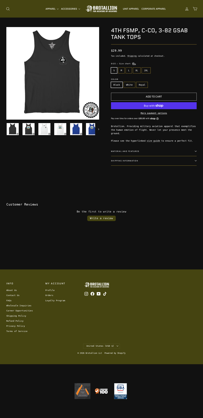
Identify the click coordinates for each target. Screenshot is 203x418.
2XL (146, 70)
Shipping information (124, 160)
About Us (11, 290)
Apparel (51, 9)
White (129, 85)
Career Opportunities (19, 310)
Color (114, 79)
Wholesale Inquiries (19, 305)
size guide (154, 141)
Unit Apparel (131, 9)
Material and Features (125, 151)
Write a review (101, 218)
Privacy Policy (15, 326)
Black (116, 85)
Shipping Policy (16, 316)
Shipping (132, 56)
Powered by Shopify (115, 353)
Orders (49, 295)
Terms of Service (17, 331)
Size (121, 63)
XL (136, 70)
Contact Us (13, 295)
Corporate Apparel (153, 9)
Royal (142, 85)
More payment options (154, 113)
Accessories (69, 9)
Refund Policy (15, 321)
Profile (50, 290)
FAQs (9, 300)
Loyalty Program (55, 300)
